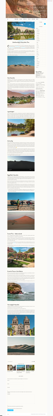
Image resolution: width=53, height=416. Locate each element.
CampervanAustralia (42, 84)
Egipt (37, 42)
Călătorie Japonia (37, 89)
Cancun (39, 85)
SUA (43, 96)
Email (8, 383)
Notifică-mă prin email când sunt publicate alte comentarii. (15, 406)
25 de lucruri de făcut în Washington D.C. (39, 75)
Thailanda (38, 61)
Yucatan (44, 97)
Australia (38, 31)
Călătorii (20, 19)
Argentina (39, 82)
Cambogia (38, 33)
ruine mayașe (39, 96)
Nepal (37, 95)
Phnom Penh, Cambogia (10, 371)
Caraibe (41, 85)
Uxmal (40, 97)
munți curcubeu (12, 47)
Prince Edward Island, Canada (40, 72)
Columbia (38, 38)
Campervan (38, 84)
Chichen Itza (42, 86)
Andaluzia (37, 82)
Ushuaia (38, 97)
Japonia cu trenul (40, 93)
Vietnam (38, 65)
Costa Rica (38, 40)
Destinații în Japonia (41, 89)
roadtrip (36, 96)
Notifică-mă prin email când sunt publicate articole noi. (14, 408)
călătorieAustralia (39, 88)
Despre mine (33, 19)
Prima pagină (16, 19)
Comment (8, 394)
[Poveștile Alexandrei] (26, 9)
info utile (37, 91)
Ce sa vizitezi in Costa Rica (38, 86)
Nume (8, 380)
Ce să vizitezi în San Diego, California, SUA (39, 74)
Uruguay (38, 63)
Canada (38, 35)
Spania (38, 58)
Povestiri (29, 19)
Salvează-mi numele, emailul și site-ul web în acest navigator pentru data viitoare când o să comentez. (19, 392)
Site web (8, 387)
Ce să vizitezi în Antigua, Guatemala (40, 77)
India (37, 44)
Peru (37, 56)
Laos (37, 49)
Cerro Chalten (43, 85)
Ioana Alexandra (10, 361)
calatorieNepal (37, 83)
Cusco (39, 87)
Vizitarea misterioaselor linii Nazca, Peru (40, 76)
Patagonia (41, 95)
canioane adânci (17, 46)
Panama (38, 54)
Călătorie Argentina (42, 87)
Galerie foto (25, 19)
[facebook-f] (7, 414)
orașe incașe (23, 47)
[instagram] (8, 414)
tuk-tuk (36, 97)
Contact (37, 19)
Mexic (37, 51)
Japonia (38, 47)
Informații (42, 90)
